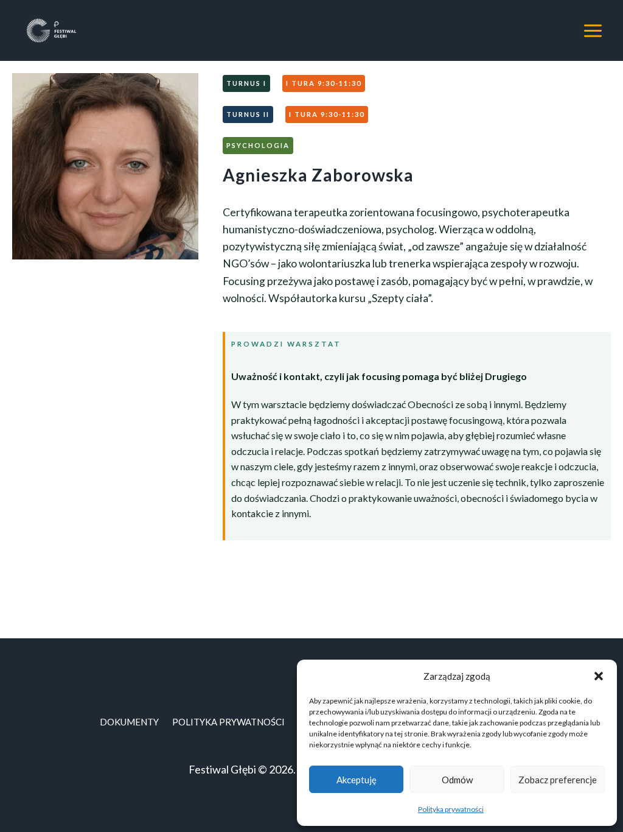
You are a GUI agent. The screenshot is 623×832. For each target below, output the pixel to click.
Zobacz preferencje (557, 779)
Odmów (457, 779)
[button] (599, 676)
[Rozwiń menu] (592, 30)
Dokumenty (129, 721)
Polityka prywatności (451, 809)
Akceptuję (356, 779)
